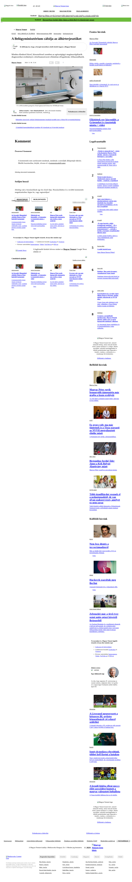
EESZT (14, 33)
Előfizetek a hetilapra (104, 358)
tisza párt (100, 268)
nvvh (91, 420)
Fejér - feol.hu (65, 864)
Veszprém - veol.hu (113, 867)
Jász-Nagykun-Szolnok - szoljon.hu (94, 862)
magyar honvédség (35, 212)
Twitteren (61, 242)
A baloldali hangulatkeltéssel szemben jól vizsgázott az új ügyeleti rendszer (40, 127)
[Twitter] (84, 241)
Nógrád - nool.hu (90, 867)
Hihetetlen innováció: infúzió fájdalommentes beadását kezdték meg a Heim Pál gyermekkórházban (48, 120)
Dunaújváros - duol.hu (68, 862)
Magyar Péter (94, 39)
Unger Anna (72, 212)
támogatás (93, 60)
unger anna (100, 290)
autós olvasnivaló (95, 80)
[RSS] (84, 243)
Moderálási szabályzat (108, 841)
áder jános (92, 456)
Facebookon (53, 242)
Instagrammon (35, 244)
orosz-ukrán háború (95, 609)
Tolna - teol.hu (112, 862)
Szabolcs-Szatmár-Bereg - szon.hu (94, 873)
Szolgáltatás (109, 857)
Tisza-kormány (101, 148)
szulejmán (96, 670)
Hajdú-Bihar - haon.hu (68, 870)
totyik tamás (93, 490)
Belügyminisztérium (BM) (44, 33)
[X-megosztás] (81, 62)
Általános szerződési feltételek (74, 841)
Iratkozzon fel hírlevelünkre (25, 242)
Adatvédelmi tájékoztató (34, 841)
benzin (91, 747)
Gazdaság (74, 857)
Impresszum (8, 841)
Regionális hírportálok (47, 857)
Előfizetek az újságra (93, 833)
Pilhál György (95, 668)
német (91, 575)
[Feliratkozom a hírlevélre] (21, 6)
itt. (49, 112)
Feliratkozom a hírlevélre (76, 111)
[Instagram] (80, 241)
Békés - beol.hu (43, 867)
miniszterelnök (15, 212)
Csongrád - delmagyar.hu (45, 873)
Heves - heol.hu (66, 873)
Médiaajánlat (19, 841)
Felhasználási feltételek (53, 841)
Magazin (86, 857)
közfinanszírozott (68, 33)
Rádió (120, 857)
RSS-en (56, 244)
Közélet (62, 857)
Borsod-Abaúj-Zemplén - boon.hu (47, 870)
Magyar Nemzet (21, 29)
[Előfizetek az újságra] (107, 6)
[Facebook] (76, 241)
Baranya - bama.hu (43, 864)
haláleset (99, 174)
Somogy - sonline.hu (91, 870)
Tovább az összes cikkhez (79, 260)
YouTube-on (48, 244)
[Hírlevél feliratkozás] (84, 238)
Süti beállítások (123, 841)
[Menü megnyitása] (125, 6)
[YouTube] (80, 243)
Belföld (32, 29)
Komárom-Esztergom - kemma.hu (94, 864)
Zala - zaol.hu (112, 870)
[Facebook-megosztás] (86, 62)
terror (91, 539)
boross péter (100, 246)
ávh (51, 212)
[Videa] (76, 243)
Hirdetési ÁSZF (92, 841)
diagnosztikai (57, 33)
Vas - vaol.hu (112, 864)
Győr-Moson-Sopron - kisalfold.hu (71, 867)
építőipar (100, 313)
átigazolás (92, 709)
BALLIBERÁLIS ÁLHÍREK (26, 33)
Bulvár (97, 857)
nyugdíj (99, 196)
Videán (42, 244)
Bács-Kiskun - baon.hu (45, 862)
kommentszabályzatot (57, 163)
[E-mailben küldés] (77, 62)
